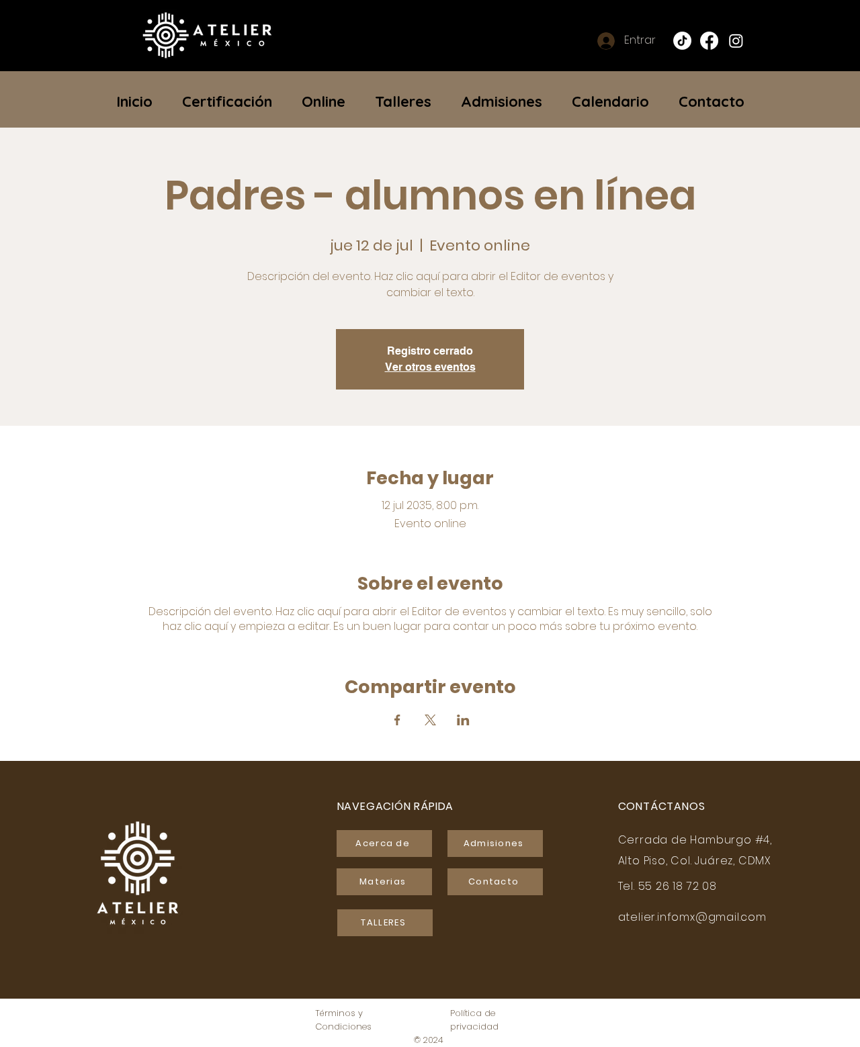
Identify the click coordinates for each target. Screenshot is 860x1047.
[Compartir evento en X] (430, 720)
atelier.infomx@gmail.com (692, 917)
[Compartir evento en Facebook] (397, 720)
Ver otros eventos (430, 367)
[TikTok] (682, 41)
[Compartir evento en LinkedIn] (463, 720)
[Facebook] (709, 41)
